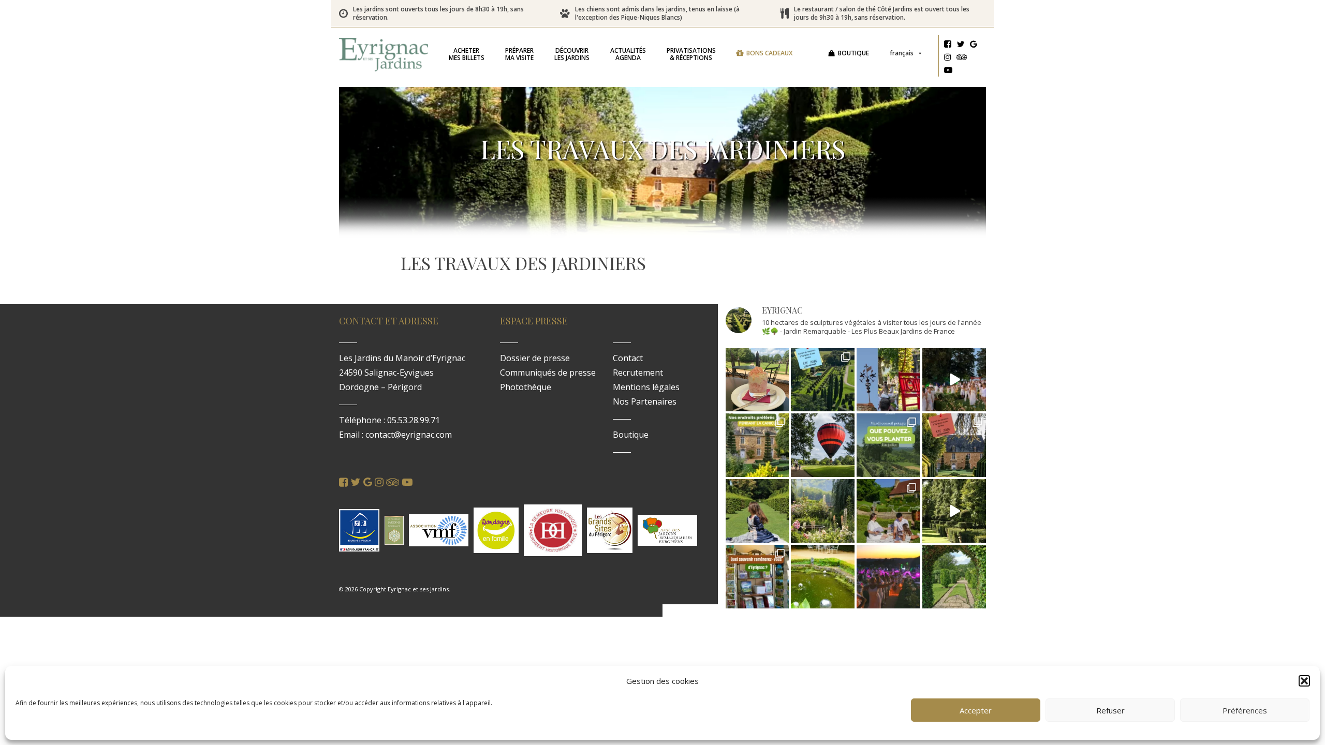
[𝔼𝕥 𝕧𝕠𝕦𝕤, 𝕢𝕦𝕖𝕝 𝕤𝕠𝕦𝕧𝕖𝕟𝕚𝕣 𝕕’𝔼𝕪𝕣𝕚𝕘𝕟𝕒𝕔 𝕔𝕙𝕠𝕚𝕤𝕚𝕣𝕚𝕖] (757, 576)
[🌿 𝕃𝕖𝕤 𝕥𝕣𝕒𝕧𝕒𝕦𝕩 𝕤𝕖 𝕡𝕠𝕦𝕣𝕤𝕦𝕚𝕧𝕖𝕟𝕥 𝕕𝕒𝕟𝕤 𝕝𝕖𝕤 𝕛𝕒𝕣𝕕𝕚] (954, 511)
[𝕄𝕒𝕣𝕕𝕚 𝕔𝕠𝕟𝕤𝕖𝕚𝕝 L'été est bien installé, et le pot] (888, 445)
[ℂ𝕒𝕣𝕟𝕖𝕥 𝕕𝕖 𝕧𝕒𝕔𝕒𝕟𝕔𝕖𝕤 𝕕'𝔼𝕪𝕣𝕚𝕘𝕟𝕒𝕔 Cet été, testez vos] (823, 380)
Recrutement (638, 372)
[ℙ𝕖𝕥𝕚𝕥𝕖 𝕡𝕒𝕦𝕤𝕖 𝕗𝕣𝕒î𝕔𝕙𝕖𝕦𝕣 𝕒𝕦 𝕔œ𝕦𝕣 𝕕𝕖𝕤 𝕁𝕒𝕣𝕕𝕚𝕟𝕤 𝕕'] (757, 380)
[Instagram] (947, 58)
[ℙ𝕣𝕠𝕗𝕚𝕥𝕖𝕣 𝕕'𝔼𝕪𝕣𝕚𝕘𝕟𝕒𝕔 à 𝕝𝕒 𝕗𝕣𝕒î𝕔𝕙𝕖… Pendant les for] (954, 576)
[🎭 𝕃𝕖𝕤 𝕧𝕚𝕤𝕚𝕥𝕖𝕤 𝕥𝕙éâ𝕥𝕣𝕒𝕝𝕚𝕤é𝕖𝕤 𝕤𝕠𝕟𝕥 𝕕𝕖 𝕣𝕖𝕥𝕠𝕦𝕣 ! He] (757, 511)
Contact (628, 358)
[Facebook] (947, 45)
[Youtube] (948, 71)
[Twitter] (960, 45)
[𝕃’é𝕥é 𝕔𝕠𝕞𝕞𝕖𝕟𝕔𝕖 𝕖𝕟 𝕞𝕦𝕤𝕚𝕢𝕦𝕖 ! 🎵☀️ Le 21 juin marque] (888, 576)
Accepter (976, 710)
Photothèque (525, 387)
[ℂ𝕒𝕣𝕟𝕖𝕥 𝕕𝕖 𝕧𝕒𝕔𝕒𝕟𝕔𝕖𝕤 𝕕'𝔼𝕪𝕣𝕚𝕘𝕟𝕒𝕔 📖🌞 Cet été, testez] (954, 445)
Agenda (628, 54)
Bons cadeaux (769, 53)
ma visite (519, 54)
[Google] (973, 45)
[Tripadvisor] (961, 58)
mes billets (466, 54)
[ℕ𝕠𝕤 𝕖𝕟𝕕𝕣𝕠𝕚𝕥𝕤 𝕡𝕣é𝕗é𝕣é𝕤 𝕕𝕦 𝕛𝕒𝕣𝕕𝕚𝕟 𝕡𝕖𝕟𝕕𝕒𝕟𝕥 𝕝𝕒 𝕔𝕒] (757, 445)
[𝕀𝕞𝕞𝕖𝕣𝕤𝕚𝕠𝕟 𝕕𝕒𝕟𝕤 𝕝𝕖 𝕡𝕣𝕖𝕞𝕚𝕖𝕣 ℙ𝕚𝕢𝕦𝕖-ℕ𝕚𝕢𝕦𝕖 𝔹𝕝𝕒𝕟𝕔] (954, 380)
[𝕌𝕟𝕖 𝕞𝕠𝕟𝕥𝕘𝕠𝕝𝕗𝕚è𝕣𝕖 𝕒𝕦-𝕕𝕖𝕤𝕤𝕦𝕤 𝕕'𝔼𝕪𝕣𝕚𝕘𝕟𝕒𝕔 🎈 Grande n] (823, 445)
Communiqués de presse (548, 372)
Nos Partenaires (644, 401)
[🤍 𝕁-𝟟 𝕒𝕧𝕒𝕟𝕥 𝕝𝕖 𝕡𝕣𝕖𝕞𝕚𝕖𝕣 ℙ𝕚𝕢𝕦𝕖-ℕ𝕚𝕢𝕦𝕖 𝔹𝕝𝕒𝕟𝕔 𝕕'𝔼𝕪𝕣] (888, 511)
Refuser (1110, 710)
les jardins (572, 54)
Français (902, 53)
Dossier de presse (535, 358)
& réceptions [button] (691, 54)
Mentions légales (646, 387)
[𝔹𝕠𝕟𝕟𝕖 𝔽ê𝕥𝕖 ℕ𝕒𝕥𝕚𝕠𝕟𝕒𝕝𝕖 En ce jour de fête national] (888, 380)
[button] (1304, 681)
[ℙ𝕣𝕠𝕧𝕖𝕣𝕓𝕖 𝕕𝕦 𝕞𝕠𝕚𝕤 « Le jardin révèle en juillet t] (823, 511)
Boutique (853, 53)
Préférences (1245, 710)
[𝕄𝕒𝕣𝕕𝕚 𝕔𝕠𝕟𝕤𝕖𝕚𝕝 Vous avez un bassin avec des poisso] (823, 576)
